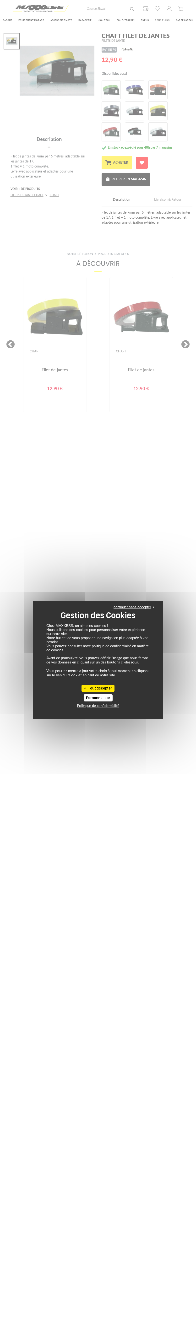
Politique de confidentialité (98, 706)
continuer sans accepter (132, 607)
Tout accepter (99, 688)
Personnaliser (98, 697)
